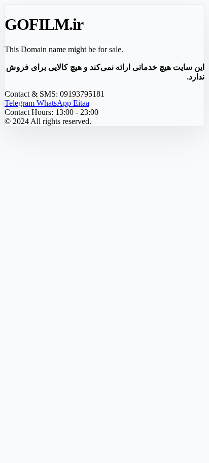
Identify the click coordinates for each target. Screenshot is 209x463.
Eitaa (81, 103)
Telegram (21, 103)
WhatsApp (55, 103)
